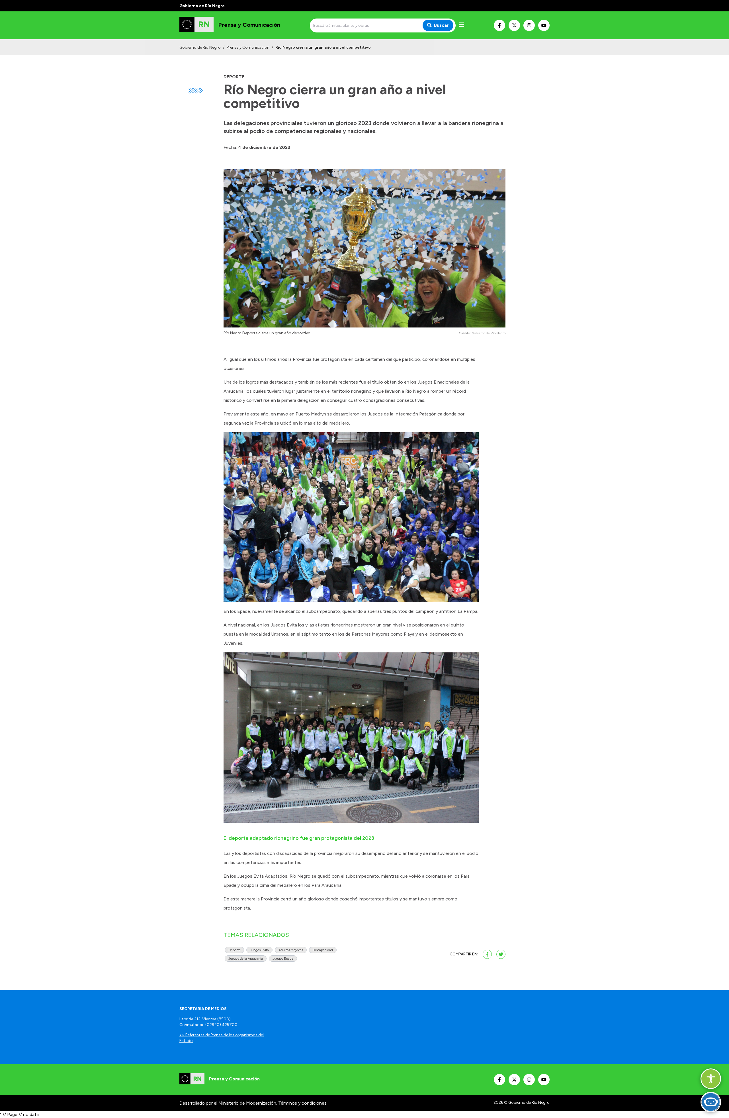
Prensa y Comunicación (248, 47)
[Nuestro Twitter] (514, 25)
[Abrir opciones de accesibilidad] (711, 1078)
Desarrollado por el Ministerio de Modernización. (228, 1103)
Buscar (441, 25)
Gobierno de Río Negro (200, 47)
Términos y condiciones (302, 1103)
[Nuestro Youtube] (544, 25)
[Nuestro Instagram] (529, 25)
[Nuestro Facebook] (499, 25)
